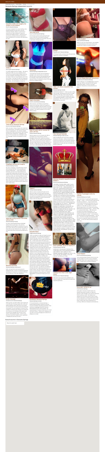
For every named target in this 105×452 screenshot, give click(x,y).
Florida (24, 4)
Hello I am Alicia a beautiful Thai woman (63, 87)
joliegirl (55, 50)
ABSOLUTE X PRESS (9, 1)
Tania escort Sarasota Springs (15, 124)
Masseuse (33, 70)
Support (32, 188)
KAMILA (8, 68)
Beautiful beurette (11, 265)
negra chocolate (35, 100)
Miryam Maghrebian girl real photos (88, 78)
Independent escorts (9, 4)
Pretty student (81, 39)
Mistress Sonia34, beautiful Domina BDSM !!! (64, 179)
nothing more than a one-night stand (62, 273)
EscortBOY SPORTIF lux (84, 287)
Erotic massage (10, 299)
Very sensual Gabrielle (60, 134)
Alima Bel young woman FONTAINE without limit (16, 219)
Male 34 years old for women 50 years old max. (39, 130)
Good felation (81, 253)
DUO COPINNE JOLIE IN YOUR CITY (64, 245)
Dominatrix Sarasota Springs (38, 299)
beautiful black (34, 231)
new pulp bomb (34, 32)
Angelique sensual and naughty (15, 164)
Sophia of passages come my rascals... (86, 194)
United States (19, 4)
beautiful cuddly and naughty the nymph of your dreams (16, 24)
